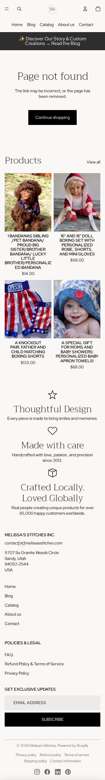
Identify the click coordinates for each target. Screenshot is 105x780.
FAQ (9, 654)
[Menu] (6, 8)
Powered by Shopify (72, 745)
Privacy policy (26, 755)
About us (66, 24)
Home (17, 24)
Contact (86, 24)
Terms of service (76, 755)
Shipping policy (35, 761)
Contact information (65, 761)
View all (93, 162)
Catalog (47, 24)
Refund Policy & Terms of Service (34, 663)
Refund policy (50, 755)
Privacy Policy (17, 673)
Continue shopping (52, 117)
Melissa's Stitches (43, 745)
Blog (31, 24)
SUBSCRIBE (53, 719)
